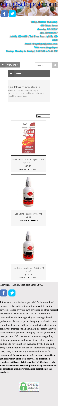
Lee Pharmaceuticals (18, 96)
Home (10, 90)
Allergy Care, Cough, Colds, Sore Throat (25, 93)
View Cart (12, 65)
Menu (19, 73)
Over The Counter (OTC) (26, 90)
